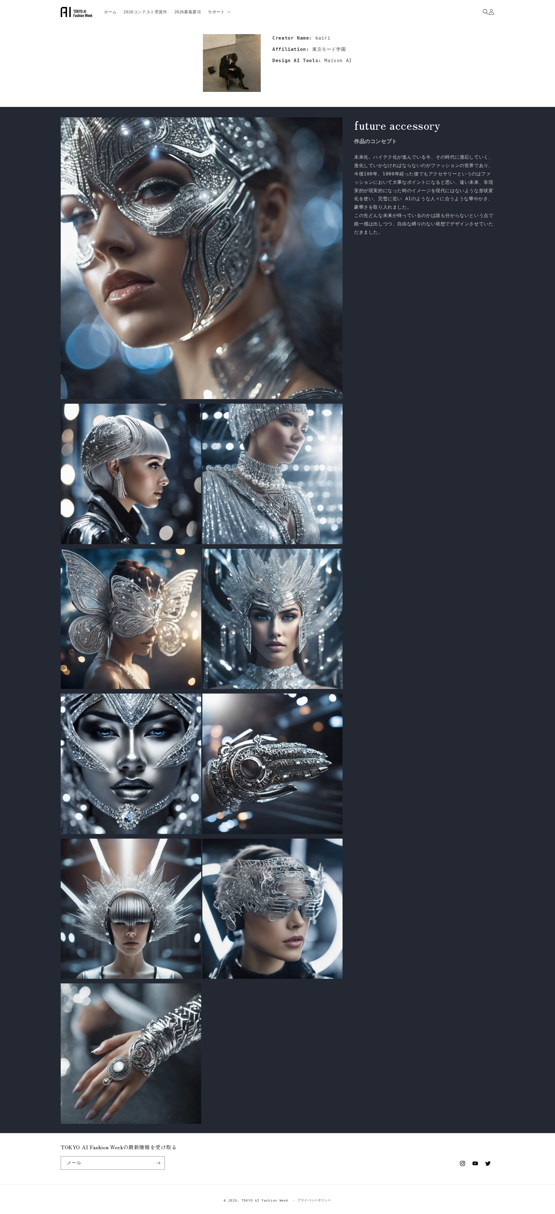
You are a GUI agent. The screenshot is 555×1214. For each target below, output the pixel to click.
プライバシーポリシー (314, 1200)
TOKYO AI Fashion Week (265, 1200)
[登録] (158, 1163)
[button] (218, 12)
